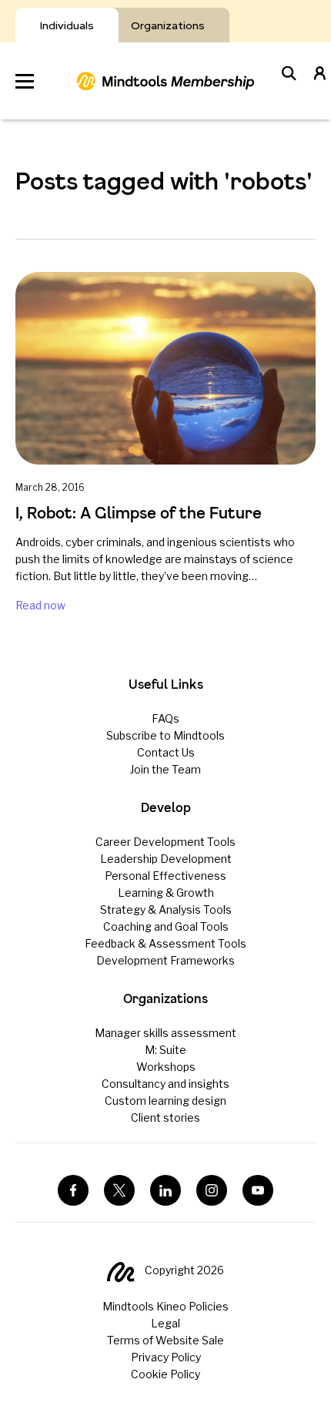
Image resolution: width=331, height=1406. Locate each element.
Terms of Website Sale (165, 1340)
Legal (165, 1323)
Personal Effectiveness (165, 875)
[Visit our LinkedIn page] (165, 1190)
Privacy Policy (166, 1357)
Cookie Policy (165, 1374)
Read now (40, 605)
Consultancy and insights (165, 1083)
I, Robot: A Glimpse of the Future (138, 513)
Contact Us (166, 752)
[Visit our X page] (119, 1190)
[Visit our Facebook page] (73, 1190)
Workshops (166, 1066)
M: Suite (165, 1049)
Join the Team (165, 769)
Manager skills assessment (165, 1032)
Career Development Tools (165, 841)
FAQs (165, 718)
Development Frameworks (165, 960)
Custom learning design (165, 1100)
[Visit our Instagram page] (211, 1190)
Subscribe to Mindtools (165, 735)
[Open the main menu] (24, 81)
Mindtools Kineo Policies (165, 1306)
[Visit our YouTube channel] (257, 1190)
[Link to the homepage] (165, 81)
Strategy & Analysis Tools (166, 909)
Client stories (165, 1117)
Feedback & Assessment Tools (165, 943)
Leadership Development (166, 858)
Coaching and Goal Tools (166, 926)
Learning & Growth (166, 892)
